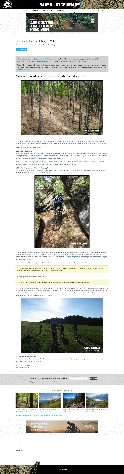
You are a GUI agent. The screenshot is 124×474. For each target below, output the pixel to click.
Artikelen (35, 10)
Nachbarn (100, 257)
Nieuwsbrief (60, 10)
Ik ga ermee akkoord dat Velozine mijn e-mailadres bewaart (45, 382)
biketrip (28, 415)
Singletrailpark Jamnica (47, 158)
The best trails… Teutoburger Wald (35, 41)
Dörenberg (35, 415)
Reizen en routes (28, 45)
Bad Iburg (41, 153)
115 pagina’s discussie (77, 257)
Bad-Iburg (22, 415)
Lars (38, 45)
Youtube (21, 162)
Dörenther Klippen (49, 170)
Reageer (54, 45)
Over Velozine (47, 10)
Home (25, 10)
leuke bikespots (45, 61)
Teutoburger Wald (23, 70)
